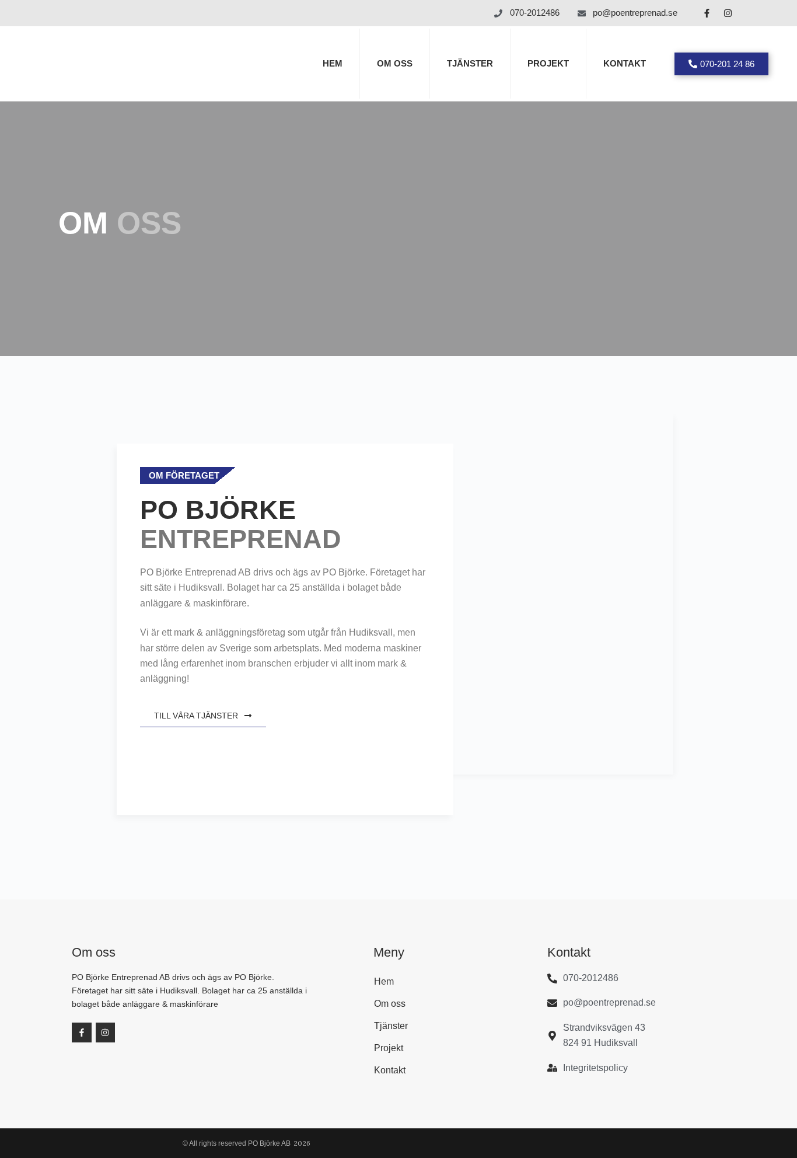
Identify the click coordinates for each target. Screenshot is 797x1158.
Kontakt (624, 63)
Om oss (395, 63)
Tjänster (470, 63)
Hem (332, 63)
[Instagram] (728, 13)
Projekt (548, 63)
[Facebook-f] (707, 13)
